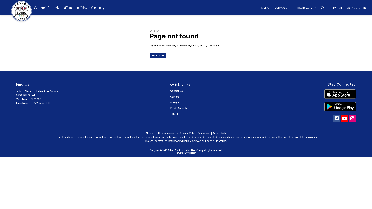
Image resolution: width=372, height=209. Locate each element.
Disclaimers (204, 133)
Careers (174, 96)
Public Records (178, 108)
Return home (158, 55)
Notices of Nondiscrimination (162, 133)
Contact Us (176, 90)
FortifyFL (175, 102)
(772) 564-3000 (41, 103)
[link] (349, 8)
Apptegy (192, 153)
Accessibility (219, 133)
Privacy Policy (188, 133)
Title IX (174, 114)
